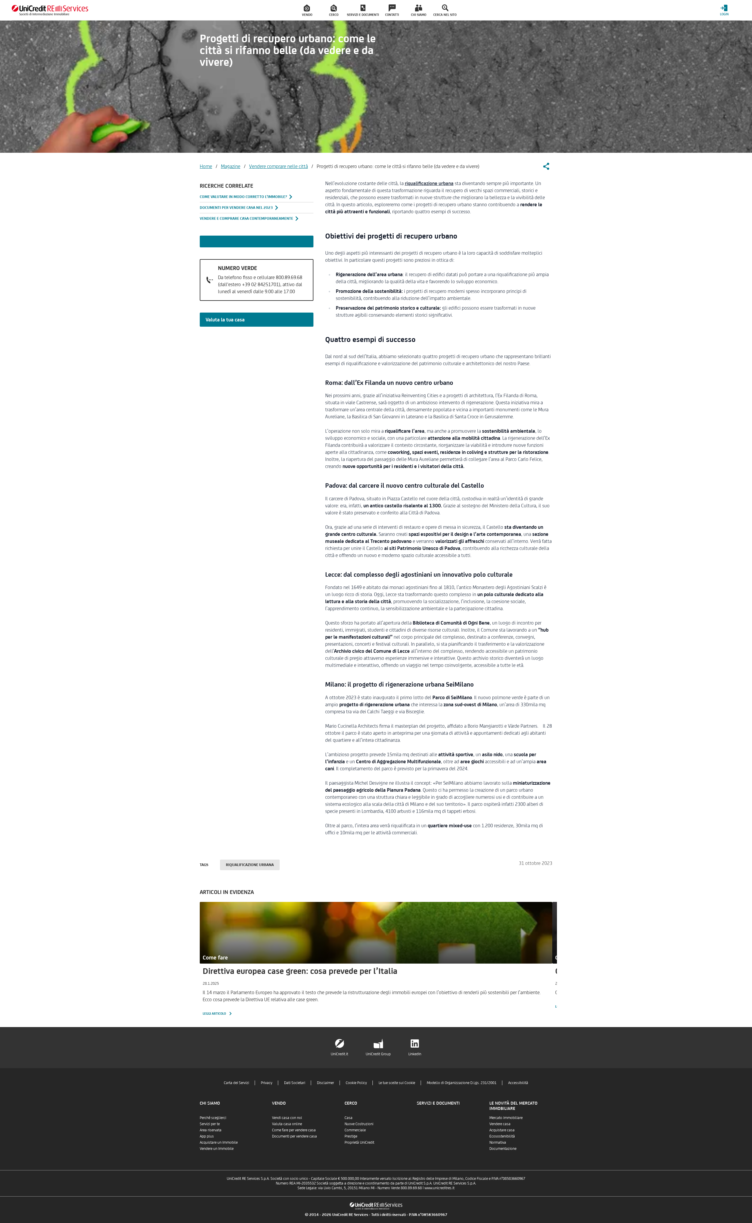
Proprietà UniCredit (359, 1142)
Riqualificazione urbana (250, 865)
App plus (207, 1136)
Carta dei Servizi (236, 1083)
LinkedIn (414, 1054)
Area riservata (210, 1130)
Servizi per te (210, 1124)
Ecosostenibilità (502, 1136)
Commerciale (355, 1130)
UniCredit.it (339, 1054)
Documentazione (502, 1148)
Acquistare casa (502, 1130)
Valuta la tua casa (225, 320)
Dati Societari (294, 1083)
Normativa (497, 1142)
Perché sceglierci (213, 1117)
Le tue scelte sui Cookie (397, 1083)
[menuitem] (307, 10)
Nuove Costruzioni (359, 1124)
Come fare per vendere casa (294, 1130)
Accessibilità (518, 1083)
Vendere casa (500, 1124)
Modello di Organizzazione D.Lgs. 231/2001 (461, 1083)
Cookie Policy (356, 1083)
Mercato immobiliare (506, 1117)
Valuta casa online (287, 1124)
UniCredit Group (378, 1054)
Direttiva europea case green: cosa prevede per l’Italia (300, 971)
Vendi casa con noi (287, 1117)
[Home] (50, 10)
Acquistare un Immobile (219, 1142)
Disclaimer (325, 1083)
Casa (348, 1117)
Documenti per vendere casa (294, 1136)
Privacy (266, 1083)
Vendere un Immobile (217, 1148)
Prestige (351, 1136)
